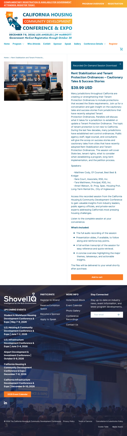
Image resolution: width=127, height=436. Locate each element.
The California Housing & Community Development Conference (35, 421)
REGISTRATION (115, 3)
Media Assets (117, 427)
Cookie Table (103, 427)
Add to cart (97, 277)
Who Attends (33, 43)
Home (7, 43)
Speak (68, 43)
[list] (34, 81)
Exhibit (46, 43)
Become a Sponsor (50, 314)
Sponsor (57, 43)
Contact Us (72, 324)
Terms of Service (85, 421)
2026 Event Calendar (17, 394)
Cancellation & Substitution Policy (109, 421)
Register (113, 43)
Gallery (77, 43)
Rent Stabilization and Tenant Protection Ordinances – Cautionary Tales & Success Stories (28, 58)
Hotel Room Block (75, 300)
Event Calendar (74, 305)
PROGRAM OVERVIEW (93, 3)
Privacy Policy (69, 421)
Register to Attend (50, 300)
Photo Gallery (73, 310)
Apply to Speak (48, 319)
